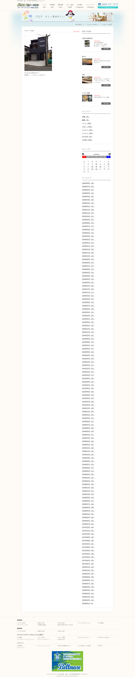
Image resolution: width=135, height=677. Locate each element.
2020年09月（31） (88, 418)
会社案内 (20, 637)
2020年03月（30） (88, 438)
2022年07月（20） (88, 345)
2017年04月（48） (88, 554)
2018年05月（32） (88, 511)
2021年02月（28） (88, 401)
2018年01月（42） (88, 524)
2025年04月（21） (88, 236)
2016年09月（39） (88, 577)
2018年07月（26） (88, 504)
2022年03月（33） (88, 358)
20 (100, 166)
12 (96, 164)
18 (92, 166)
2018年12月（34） (88, 487)
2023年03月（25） (88, 319)
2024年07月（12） (88, 266)
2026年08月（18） (88, 183)
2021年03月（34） (88, 398)
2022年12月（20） (88, 329)
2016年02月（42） (88, 600)
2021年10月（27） (88, 375)
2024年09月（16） (88, 259)
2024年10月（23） (88, 256)
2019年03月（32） (88, 477)
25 (92, 169)
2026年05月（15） (88, 193)
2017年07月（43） (88, 544)
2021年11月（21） (88, 372)
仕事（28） (86, 117)
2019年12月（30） (88, 448)
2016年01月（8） (88, 603)
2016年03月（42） (88, 597)
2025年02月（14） (88, 243)
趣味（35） (86, 120)
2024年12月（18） (88, 249)
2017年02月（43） (88, 560)
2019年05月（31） (88, 471)
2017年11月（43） (88, 530)
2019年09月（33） (88, 458)
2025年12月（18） (88, 209)
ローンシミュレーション (44, 645)
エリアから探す (22, 623)
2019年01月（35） (88, 484)
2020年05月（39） (88, 431)
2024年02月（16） (88, 282)
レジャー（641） (87, 130)
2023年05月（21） (88, 312)
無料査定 (20, 645)
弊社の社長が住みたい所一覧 (65, 625)
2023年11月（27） (88, 292)
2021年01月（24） (88, 405)
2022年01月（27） (88, 365)
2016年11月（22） (88, 570)
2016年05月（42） (88, 590)
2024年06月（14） (88, 269)
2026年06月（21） (88, 190)
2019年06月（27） (88, 468)
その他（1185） (87, 140)
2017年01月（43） (88, 564)
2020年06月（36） (88, 428)
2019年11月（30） (88, 451)
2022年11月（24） (88, 332)
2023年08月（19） (88, 302)
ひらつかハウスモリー (84, 637)
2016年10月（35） (88, 573)
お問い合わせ (61, 639)
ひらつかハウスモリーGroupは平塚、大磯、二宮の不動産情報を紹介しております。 (67, 674)
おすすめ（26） (87, 136)
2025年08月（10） (88, 223)
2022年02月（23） (88, 362)
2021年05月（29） (88, 391)
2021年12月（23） (88, 368)
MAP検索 (101, 623)
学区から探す (61, 623)
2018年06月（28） (88, 507)
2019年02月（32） (88, 481)
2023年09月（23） (88, 299)
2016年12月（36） (88, 567)
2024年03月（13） (88, 279)
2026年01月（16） (88, 206)
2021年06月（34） (88, 388)
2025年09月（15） (88, 219)
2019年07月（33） (88, 464)
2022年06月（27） (88, 348)
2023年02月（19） (88, 322)
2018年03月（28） (88, 517)
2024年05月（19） (88, 272)
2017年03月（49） (88, 557)
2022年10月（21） (88, 335)
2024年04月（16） (88, 276)
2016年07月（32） (88, 583)
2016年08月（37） (88, 580)
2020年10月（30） (88, 415)
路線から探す (41, 623)
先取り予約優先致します (64, 645)
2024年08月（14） (88, 262)
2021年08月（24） (88, 382)
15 (108, 164)
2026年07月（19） (88, 186)
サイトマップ (21, 647)
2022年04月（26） (88, 355)
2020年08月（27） (88, 421)
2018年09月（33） (88, 497)
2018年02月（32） (88, 520)
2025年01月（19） (88, 246)
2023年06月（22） (88, 309)
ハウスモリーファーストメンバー (26, 639)
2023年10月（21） (88, 295)
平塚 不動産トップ (79, 24)
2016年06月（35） (88, 587)
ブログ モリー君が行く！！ (93, 24)
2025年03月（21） (88, 239)
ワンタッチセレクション (85, 623)
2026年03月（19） (88, 200)
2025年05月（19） (88, 233)
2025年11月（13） (88, 213)
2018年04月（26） (88, 514)
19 (96, 166)
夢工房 (100, 645)
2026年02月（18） (88, 203)
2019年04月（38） (88, 474)
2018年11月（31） (88, 491)
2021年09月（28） (88, 378)
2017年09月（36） (88, 537)
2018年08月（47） (88, 501)
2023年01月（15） (88, 325)
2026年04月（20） (88, 196)
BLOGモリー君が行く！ (105, 637)
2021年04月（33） (88, 395)
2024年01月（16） (88, 286)
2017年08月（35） (88, 540)
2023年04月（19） (88, 315)
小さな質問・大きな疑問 (85, 645)
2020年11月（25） (88, 411)
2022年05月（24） (88, 352)
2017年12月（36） (88, 527)
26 (96, 169)
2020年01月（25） (88, 444)
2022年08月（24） (88, 342)
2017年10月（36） (88, 534)
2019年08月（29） (88, 461)
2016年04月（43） (88, 593)
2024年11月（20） (88, 252)
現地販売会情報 (42, 625)
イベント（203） (87, 133)
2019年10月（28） (88, 454)
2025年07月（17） (88, 226)
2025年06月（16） (88, 229)
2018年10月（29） (88, 494)
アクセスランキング (23, 625)
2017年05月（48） (88, 550)
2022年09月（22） (88, 339)
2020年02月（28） (88, 441)
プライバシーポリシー (43, 639)
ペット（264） (87, 123)
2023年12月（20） (88, 289)
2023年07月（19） (88, 305)
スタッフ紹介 (41, 637)
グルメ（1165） (87, 126)
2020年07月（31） (88, 425)
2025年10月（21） (88, 216)
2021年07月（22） (88, 385)
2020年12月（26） (88, 408)
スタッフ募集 (61, 637)
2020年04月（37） (88, 434)
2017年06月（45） (88, 547)
